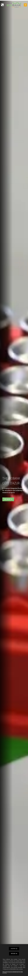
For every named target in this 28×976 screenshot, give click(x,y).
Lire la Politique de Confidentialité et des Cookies (12, 972)
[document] (14, 488)
